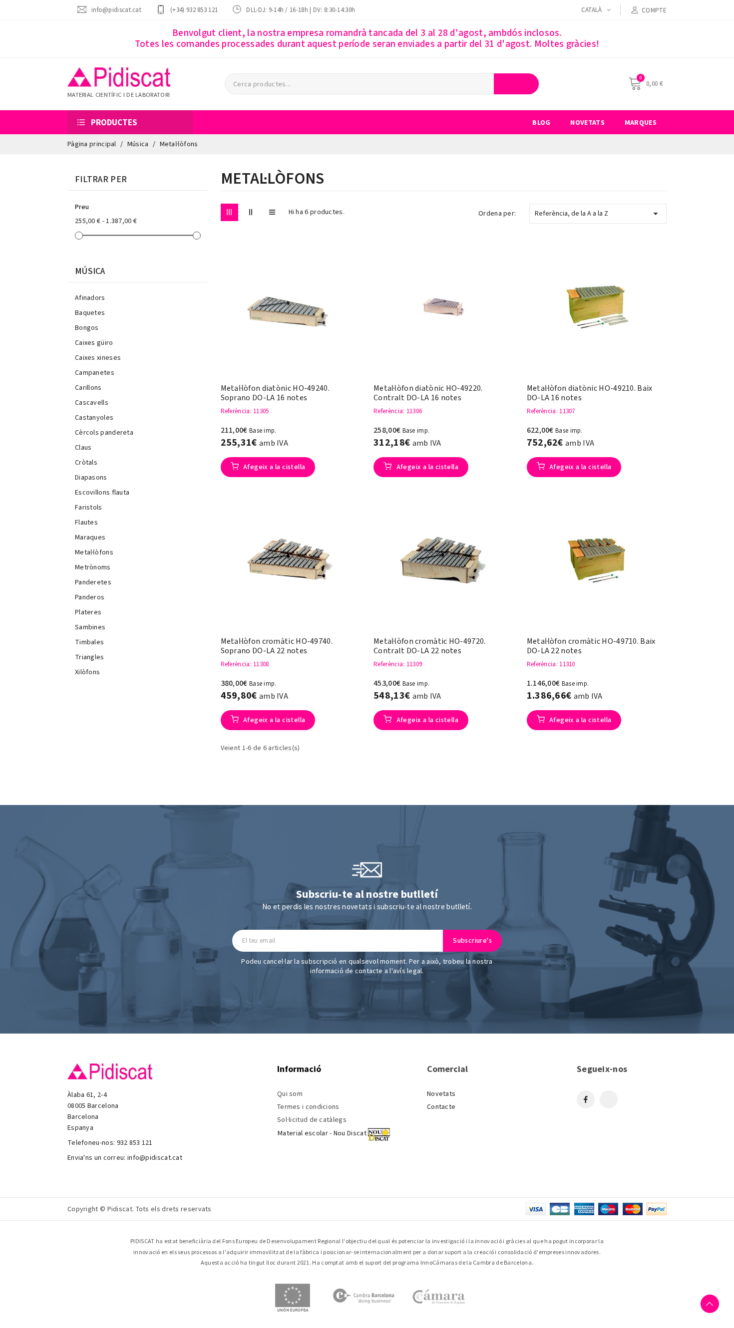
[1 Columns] (272, 212)
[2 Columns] (251, 212)
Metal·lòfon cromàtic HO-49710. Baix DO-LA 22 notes (591, 646)
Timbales (89, 642)
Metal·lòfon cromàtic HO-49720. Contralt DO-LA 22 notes (429, 646)
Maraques (90, 537)
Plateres (88, 612)
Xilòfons (87, 672)
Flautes (86, 523)
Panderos (89, 597)
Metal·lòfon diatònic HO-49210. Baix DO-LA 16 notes (590, 393)
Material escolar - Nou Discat (322, 1133)
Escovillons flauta (102, 493)
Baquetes (90, 313)
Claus (83, 448)
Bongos (87, 328)
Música (90, 271)
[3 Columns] (229, 212)
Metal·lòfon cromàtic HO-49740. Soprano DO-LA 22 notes (277, 646)
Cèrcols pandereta (104, 433)
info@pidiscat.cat (116, 9)
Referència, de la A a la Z (598, 213)
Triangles (89, 657)
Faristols (88, 508)
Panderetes (93, 582)
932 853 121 (135, 1143)
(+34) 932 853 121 (194, 9)
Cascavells (91, 403)
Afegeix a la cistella (274, 467)
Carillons (88, 388)
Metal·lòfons (94, 552)
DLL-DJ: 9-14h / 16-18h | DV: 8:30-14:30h (300, 9)
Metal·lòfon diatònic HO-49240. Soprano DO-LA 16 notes (275, 393)
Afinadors (90, 298)
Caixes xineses (98, 358)
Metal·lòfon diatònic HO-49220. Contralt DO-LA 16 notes (427, 393)
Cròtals (86, 463)
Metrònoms (93, 567)
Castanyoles (94, 418)
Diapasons (91, 478)
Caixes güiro (94, 343)
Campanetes (94, 373)
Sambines (90, 627)
